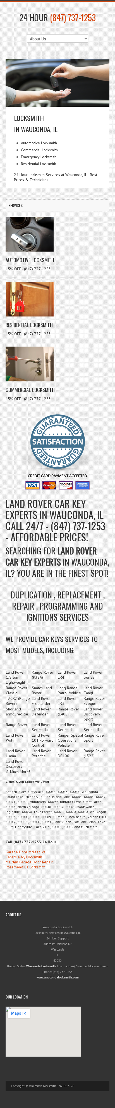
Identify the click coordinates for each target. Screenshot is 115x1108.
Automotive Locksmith (30, 260)
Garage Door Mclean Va (25, 851)
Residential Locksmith (29, 324)
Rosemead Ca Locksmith (25, 867)
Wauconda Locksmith (41, 966)
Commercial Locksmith (30, 389)
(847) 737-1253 (73, 17)
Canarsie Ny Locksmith (24, 856)
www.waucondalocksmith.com (58, 977)
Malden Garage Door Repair (29, 862)
